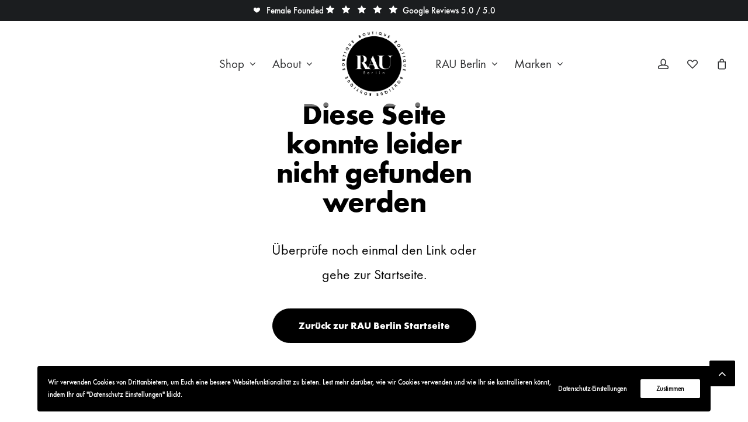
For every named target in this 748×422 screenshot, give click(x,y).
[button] (288, 10)
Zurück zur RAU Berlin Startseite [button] (374, 326)
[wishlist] (697, 64)
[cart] (720, 64)
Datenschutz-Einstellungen (592, 389)
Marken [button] (533, 64)
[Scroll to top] (722, 370)
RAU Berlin (460, 64)
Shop (231, 64)
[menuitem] (237, 64)
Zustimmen (670, 389)
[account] (670, 64)
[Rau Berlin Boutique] (374, 64)
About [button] (286, 64)
